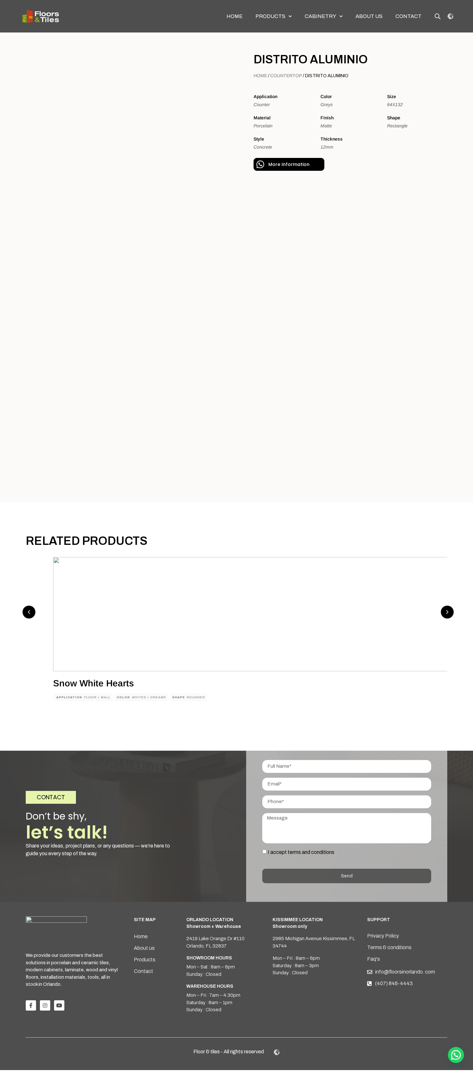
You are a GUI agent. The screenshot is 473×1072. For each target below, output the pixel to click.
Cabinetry (320, 16)
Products (270, 16)
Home (235, 16)
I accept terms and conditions (301, 852)
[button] (29, 612)
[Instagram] (45, 1005)
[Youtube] (59, 1005)
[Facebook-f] (31, 1005)
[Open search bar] (437, 16)
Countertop (286, 75)
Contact (408, 16)
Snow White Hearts (93, 683)
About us (369, 16)
